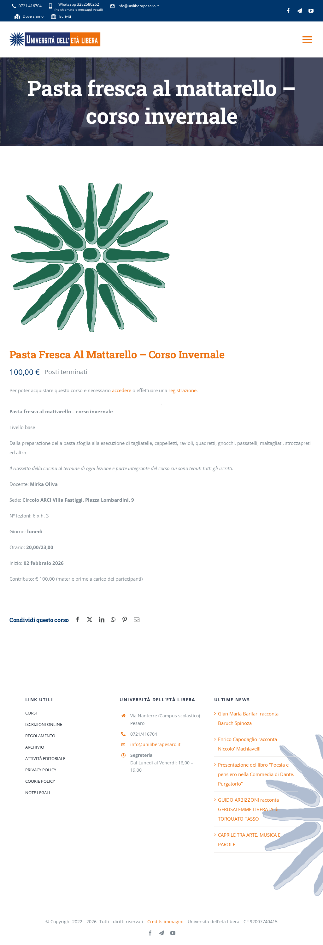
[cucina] (90, 258)
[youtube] (311, 10)
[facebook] (288, 10)
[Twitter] (90, 620)
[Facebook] (78, 620)
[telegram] (299, 10)
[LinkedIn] (102, 620)
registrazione (182, 390)
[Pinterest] (125, 620)
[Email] (137, 620)
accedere (121, 390)
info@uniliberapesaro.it (155, 744)
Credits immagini (165, 921)
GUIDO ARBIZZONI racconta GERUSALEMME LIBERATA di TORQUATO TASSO (248, 809)
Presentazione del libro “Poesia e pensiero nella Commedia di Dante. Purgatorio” (256, 774)
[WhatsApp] (113, 620)
